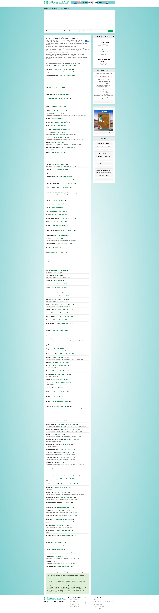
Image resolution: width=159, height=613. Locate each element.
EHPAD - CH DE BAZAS (56, 561)
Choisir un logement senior (103, 143)
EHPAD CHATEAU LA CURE (62, 439)
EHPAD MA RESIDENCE (54, 570)
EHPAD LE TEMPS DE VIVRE (56, 238)
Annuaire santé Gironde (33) (104, 133)
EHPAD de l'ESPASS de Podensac (59, 406)
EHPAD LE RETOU (54, 275)
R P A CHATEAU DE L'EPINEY (56, 200)
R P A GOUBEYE (53, 416)
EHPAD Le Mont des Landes (58, 492)
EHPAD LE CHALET (55, 113)
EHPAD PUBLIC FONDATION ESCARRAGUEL (60, 69)
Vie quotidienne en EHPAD (103, 147)
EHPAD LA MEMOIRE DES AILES (58, 339)
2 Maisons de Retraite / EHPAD (61, 65)
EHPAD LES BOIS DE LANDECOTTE (62, 257)
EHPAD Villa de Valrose (56, 291)
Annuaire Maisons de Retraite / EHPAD (53, 8)
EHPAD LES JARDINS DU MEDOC (61, 230)
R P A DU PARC (59, 502)
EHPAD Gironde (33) (74, 599)
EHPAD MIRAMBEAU (59, 510)
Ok (110, 31)
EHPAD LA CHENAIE (59, 444)
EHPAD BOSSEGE (58, 462)
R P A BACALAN (55, 334)
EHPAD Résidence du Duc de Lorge (62, 457)
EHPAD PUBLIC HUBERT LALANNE (58, 411)
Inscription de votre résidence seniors (103, 601)
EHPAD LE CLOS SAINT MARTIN (57, 391)
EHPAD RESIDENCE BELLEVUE (57, 164)
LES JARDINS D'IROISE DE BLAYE (58, 487)
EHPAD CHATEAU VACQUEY (57, 525)
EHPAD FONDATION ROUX (56, 556)
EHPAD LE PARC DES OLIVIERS (58, 374)
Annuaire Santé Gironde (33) (81, 6)
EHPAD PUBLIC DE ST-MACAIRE (59, 474)
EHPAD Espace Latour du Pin (62, 424)
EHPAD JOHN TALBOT (59, 187)
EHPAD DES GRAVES (53, 247)
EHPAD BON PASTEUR (56, 434)
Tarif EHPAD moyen (103, 101)
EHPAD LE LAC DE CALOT (56, 156)
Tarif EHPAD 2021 (98, 605)
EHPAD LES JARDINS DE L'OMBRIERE (60, 304)
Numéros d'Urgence (104, 159)
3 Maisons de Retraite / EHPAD (56, 87)
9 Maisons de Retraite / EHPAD (57, 362)
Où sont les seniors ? (104, 153)
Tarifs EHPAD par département (103, 179)
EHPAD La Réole (53, 262)
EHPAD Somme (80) (74, 605)
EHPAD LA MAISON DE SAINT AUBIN (63, 429)
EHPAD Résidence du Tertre (57, 225)
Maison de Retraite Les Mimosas (58, 401)
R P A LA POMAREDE (55, 280)
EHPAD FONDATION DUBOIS (56, 142)
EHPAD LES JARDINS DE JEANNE (56, 252)
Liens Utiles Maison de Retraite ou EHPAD (100, 6)
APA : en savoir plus (104, 163)
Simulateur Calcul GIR (103, 175)
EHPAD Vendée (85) (74, 606)
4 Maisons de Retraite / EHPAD (58, 122)
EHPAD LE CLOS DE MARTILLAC (57, 357)
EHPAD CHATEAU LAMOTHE (61, 479)
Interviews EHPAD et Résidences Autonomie (104, 603)
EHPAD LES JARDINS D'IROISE (62, 453)
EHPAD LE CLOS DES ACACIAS (57, 192)
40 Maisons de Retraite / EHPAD (58, 129)
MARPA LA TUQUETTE (56, 349)
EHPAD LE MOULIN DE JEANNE (58, 469)
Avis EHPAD (96, 599)
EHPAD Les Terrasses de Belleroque (58, 137)
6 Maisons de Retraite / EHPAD (56, 214)
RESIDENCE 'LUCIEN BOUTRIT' (61, 147)
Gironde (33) (66, 8)
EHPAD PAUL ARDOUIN (104, 51)
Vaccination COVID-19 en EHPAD (104, 156)
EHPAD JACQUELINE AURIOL (61, 497)
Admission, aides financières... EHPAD (103, 150)
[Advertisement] (79, 20)
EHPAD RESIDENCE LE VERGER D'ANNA (60, 519)
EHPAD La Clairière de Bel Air (57, 299)
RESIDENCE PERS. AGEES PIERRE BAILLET (58, 366)
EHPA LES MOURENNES (55, 396)
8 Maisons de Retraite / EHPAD (56, 110)
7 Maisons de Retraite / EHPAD (57, 84)
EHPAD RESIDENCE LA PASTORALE (58, 133)
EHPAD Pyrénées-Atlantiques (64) (78, 603)
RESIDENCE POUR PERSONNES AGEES (58, 98)
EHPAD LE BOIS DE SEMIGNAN (57, 270)
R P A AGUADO (53, 344)
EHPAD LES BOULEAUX (55, 79)
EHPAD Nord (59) (74, 601)
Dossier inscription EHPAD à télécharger (103, 167)
